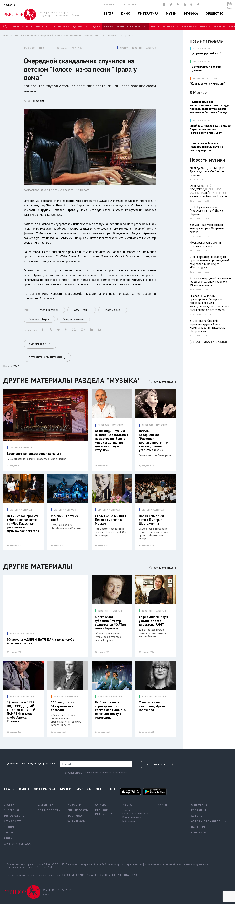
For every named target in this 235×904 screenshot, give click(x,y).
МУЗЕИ (196, 48)
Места (155, 26)
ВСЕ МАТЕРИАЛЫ (165, 382)
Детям (77, 26)
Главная (7, 35)
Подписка (130, 4)
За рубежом (171, 26)
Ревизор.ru (38, 100)
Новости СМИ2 (11, 366)
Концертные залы (131, 817)
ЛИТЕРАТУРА (199, 78)
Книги (162, 804)
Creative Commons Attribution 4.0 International (100, 875)
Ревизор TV (12, 821)
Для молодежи (49, 810)
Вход (229, 8)
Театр (108, 13)
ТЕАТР (196, 62)
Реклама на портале (196, 26)
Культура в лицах (17, 843)
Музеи (171, 13)
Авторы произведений (209, 821)
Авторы (197, 815)
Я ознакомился (74, 772)
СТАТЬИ (14, 447)
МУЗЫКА (124, 48)
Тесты (8, 832)
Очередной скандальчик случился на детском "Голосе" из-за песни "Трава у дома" (86, 35)
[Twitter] (170, 4)
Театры (126, 810)
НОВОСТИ (137, 48)
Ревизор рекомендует (132, 26)
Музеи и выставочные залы (136, 813)
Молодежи (93, 26)
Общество (214, 13)
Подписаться (156, 764)
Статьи (206, 48)
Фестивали (76, 815)
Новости (41, 26)
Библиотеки (128, 820)
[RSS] (178, 4)
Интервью (11, 810)
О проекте (109, 4)
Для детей (46, 804)
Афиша (108, 26)
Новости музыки (207, 160)
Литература (148, 13)
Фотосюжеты (14, 815)
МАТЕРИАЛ (150, 48)
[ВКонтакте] (164, 4)
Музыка (191, 13)
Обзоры (9, 827)
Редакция (198, 810)
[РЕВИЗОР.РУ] (19, 14)
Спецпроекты (60, 26)
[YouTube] (185, 4)
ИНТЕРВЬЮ (103, 425)
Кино (125, 13)
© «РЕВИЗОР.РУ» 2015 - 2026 (58, 892)
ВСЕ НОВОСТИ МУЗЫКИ (211, 341)
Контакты (199, 832)
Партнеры (198, 827)
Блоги (8, 838)
